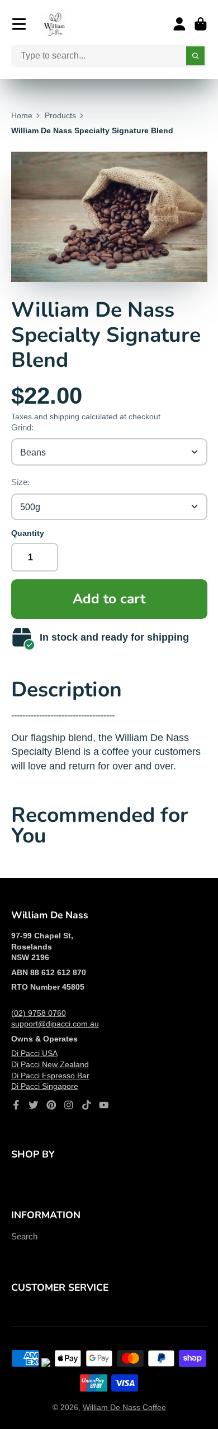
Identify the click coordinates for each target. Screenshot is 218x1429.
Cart (200, 24)
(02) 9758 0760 (38, 1013)
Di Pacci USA (34, 1053)
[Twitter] (34, 1105)
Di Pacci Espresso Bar (50, 1075)
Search (24, 1236)
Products (60, 115)
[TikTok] (87, 1105)
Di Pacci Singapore (44, 1086)
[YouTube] (104, 1105)
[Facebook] (16, 1105)
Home (21, 115)
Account (179, 24)
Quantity (27, 533)
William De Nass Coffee (124, 1407)
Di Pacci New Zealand (50, 1064)
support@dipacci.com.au (55, 1023)
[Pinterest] (51, 1105)
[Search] (195, 56)
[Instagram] (69, 1105)
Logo (55, 24)
